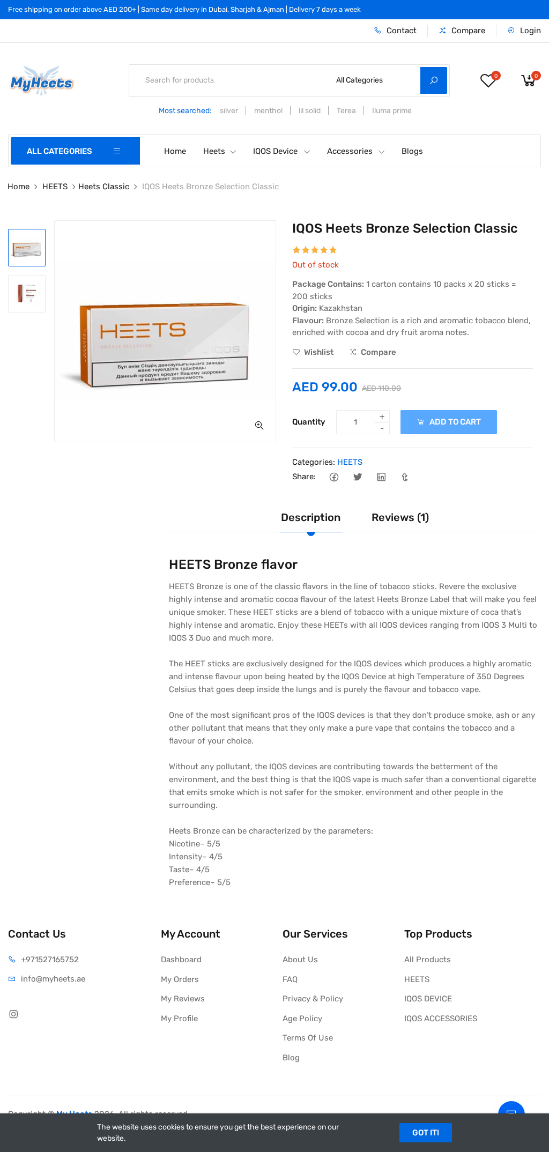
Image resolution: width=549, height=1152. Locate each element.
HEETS (55, 186)
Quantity (308, 422)
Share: (304, 476)
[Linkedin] (381, 476)
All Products (427, 959)
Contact (400, 30)
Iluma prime (392, 110)
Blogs (412, 151)
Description (310, 517)
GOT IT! (425, 1133)
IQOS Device (275, 151)
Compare (467, 30)
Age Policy (302, 1018)
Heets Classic (103, 186)
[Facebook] (333, 476)
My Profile (179, 1018)
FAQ (290, 979)
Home (175, 151)
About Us (300, 959)
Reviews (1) (400, 517)
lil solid (310, 110)
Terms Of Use (308, 1038)
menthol (268, 110)
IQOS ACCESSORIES (440, 1018)
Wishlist (317, 352)
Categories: (313, 462)
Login (529, 30)
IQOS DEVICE (428, 999)
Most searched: (185, 110)
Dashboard (181, 959)
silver (229, 110)
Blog (291, 1057)
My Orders (180, 979)
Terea (346, 110)
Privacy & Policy (313, 999)
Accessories (350, 151)
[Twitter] (357, 476)
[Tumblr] (404, 476)
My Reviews (183, 999)
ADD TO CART (454, 422)
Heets (214, 151)
